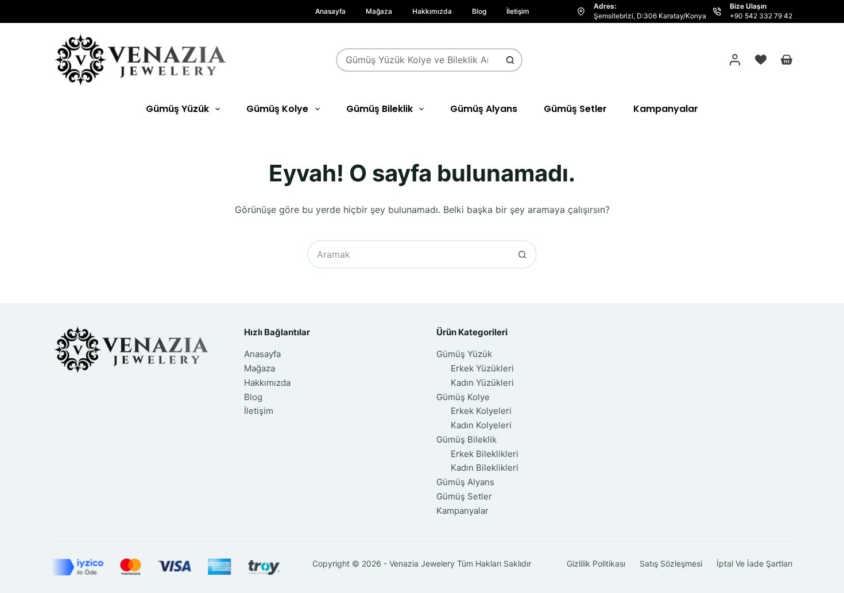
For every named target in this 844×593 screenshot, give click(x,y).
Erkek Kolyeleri (481, 410)
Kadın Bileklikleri (484, 467)
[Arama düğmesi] (510, 60)
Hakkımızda (432, 11)
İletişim (517, 11)
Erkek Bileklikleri (484, 453)
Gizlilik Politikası (596, 563)
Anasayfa (330, 11)
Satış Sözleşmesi (671, 563)
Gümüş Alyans (483, 108)
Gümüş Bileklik (379, 108)
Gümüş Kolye (277, 108)
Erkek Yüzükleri (482, 368)
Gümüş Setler (575, 108)
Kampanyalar (665, 108)
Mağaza (379, 11)
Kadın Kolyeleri (481, 425)
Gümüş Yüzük (177, 108)
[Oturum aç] (735, 59)
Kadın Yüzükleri (482, 382)
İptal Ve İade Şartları (754, 563)
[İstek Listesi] (760, 59)
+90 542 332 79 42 (761, 15)
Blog (479, 11)
